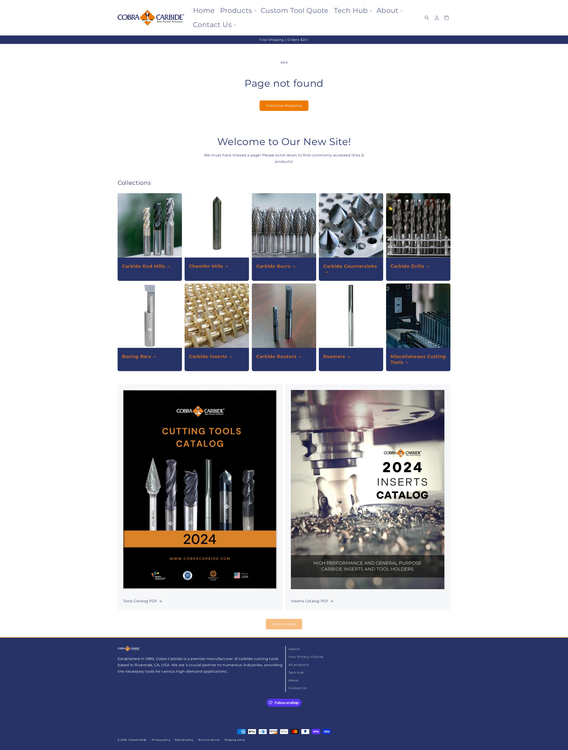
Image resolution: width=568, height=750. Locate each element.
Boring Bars (136, 356)
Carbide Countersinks (350, 266)
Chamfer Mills (206, 266)
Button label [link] (284, 624)
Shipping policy (234, 739)
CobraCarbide (137, 739)
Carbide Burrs (273, 266)
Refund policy (184, 739)
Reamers (334, 356)
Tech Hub (296, 672)
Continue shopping (284, 105)
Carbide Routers (276, 356)
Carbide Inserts (208, 356)
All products (298, 665)
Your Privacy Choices (306, 657)
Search (294, 649)
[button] (237, 11)
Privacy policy (161, 739)
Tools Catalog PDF (140, 601)
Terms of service (209, 739)
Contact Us (297, 688)
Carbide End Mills (143, 266)
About (293, 680)
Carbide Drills (407, 266)
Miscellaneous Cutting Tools (418, 359)
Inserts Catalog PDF (309, 601)
